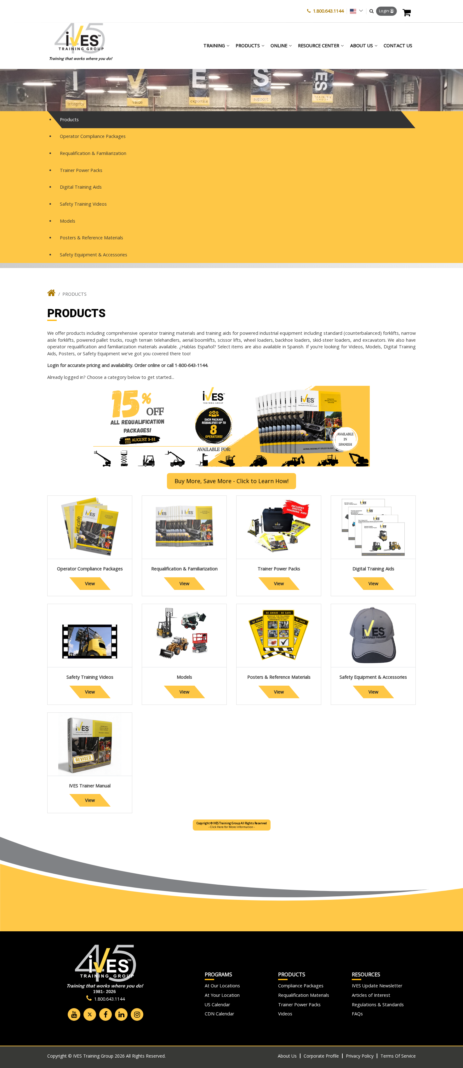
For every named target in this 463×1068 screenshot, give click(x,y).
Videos (285, 1014)
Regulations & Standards (378, 1005)
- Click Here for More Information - (232, 825)
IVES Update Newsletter (377, 986)
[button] (371, 11)
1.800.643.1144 (328, 11)
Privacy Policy (360, 1056)
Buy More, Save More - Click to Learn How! (231, 481)
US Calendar (217, 1005)
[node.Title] (51, 294)
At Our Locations (222, 986)
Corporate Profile (321, 1056)
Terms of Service (398, 1056)
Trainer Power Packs (299, 1005)
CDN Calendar (219, 1014)
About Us (287, 1056)
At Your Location (222, 995)
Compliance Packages (300, 986)
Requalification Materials (303, 995)
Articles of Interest (371, 995)
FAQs (357, 1014)
